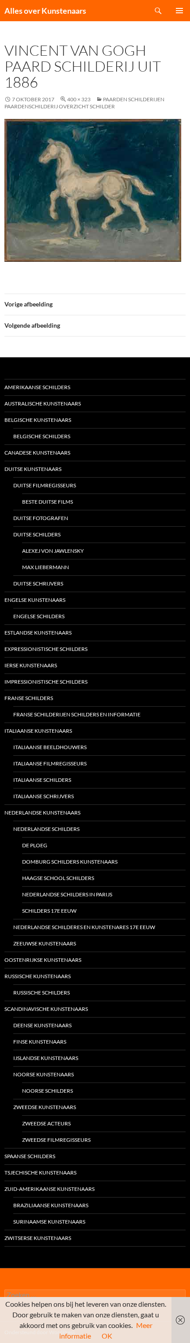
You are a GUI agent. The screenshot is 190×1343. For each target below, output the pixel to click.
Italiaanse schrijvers (43, 796)
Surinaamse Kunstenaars (49, 1221)
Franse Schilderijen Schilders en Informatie (77, 714)
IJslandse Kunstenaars (45, 1058)
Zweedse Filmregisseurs (56, 1139)
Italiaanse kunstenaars (38, 730)
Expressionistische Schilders (45, 649)
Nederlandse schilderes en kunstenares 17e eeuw (84, 927)
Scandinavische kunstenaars (46, 1009)
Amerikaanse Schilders (37, 387)
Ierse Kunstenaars (30, 665)
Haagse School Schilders (58, 878)
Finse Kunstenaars (39, 1041)
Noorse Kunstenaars (43, 1074)
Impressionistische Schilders (45, 681)
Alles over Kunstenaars (45, 10)
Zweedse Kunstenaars (44, 1107)
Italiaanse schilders (42, 780)
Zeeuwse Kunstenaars (44, 943)
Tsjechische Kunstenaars (40, 1172)
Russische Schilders (41, 992)
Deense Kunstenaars (42, 1025)
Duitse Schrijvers (38, 583)
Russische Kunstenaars (37, 976)
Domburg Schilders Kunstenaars (70, 861)
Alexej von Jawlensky (53, 550)
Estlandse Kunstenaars (38, 632)
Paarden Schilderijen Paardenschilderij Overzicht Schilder (84, 103)
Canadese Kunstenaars (37, 452)
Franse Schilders (28, 698)
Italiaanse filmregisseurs (50, 763)
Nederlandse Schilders (46, 829)
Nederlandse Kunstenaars (42, 812)
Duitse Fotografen (40, 518)
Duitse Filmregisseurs (44, 485)
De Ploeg (34, 845)
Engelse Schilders (39, 616)
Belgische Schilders (41, 436)
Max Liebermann (45, 567)
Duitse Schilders (37, 534)
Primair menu (179, 10)
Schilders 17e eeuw (49, 910)
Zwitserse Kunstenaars (37, 1238)
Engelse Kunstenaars (34, 600)
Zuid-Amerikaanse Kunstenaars (49, 1189)
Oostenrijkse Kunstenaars (42, 960)
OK (107, 1336)
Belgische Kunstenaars (37, 420)
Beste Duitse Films (47, 501)
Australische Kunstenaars (42, 403)
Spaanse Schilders (29, 1156)
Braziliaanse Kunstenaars (50, 1205)
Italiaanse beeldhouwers (50, 747)
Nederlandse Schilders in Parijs (67, 894)
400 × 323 (79, 99)
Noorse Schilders (47, 1090)
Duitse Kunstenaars (32, 469)
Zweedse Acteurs (46, 1123)
